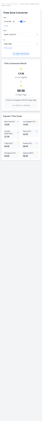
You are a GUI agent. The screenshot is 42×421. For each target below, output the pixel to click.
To (4, 40)
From (5, 31)
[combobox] (21, 34)
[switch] (21, 21)
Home (3, 4)
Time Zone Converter (12, 4)
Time (4, 17)
